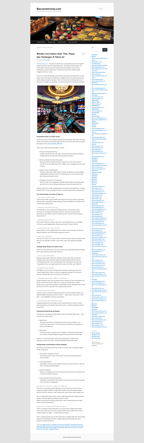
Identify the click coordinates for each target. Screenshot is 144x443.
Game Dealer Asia (50, 426)
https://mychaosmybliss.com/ (99, 313)
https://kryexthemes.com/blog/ (99, 65)
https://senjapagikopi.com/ (98, 249)
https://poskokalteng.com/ (98, 234)
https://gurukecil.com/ (97, 97)
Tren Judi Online (44, 429)
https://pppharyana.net (97, 79)
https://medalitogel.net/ (98, 207)
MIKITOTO (94, 177)
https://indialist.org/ (97, 212)
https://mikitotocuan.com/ (98, 265)
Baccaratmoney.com (49, 8)
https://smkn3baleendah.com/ (99, 93)
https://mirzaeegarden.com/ (99, 209)
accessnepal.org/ (96, 63)
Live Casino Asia (74, 426)
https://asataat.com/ (97, 149)
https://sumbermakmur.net (98, 81)
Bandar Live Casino (57, 424)
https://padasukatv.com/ (98, 156)
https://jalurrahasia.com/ (98, 288)
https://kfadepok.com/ (97, 251)
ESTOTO (94, 114)
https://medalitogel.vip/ (98, 211)
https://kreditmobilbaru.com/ (99, 232)
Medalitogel (95, 204)
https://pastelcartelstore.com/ (99, 165)
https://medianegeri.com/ (98, 281)
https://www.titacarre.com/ (98, 263)
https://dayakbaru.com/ (98, 325)
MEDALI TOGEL (96, 102)
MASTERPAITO (96, 105)
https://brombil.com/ (97, 111)
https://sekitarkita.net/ (97, 242)
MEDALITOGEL (96, 116)
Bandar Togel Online (97, 323)
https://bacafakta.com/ (97, 151)
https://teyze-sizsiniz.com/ (98, 241)
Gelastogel (94, 54)
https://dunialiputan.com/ (98, 128)
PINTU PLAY (95, 170)
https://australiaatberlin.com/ (99, 320)
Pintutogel (94, 279)
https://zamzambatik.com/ (98, 283)
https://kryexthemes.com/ (98, 67)
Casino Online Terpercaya (76, 424)
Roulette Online (51, 42)
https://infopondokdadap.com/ (99, 218)
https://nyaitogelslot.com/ (98, 262)
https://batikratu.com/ (97, 195)
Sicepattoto (95, 314)
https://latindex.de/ (96, 295)
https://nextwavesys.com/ (98, 191)
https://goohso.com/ (97, 62)
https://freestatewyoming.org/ (99, 327)
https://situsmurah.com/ (98, 190)
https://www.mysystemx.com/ (99, 237)
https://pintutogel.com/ (97, 142)
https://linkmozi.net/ (97, 230)
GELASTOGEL (95, 112)
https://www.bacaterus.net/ (98, 228)
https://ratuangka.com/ (97, 98)
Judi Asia (67, 426)
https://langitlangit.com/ (98, 200)
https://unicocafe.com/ (97, 167)
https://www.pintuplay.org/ (98, 169)
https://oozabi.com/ (97, 188)
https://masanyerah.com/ (98, 223)
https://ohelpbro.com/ (97, 260)
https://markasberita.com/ (98, 163)
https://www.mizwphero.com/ (99, 299)
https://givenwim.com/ (97, 146)
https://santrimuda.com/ (98, 221)
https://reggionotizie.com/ (98, 202)
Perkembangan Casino (62, 427)
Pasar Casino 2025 (41, 427)
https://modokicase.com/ (98, 205)
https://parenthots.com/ (98, 267)
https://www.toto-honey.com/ (99, 311)
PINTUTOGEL (95, 100)
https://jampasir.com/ (97, 214)
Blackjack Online (62, 42)
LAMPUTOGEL (95, 109)
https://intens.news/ (97, 318)
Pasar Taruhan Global (51, 427)
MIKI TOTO (94, 183)
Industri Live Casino (59, 426)
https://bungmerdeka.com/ (98, 137)
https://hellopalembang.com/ (99, 220)
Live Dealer (81, 426)
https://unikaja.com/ (97, 197)
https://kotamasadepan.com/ (99, 193)
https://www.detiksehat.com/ (99, 118)
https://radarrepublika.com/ (99, 255)
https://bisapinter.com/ (97, 321)
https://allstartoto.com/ (97, 148)
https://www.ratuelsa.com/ (98, 272)
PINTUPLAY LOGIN (97, 172)
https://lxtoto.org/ (96, 74)
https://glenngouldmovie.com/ (99, 290)
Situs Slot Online (73, 42)
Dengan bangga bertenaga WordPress (72, 437)
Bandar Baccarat (41, 42)
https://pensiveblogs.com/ (98, 186)
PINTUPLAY (95, 83)
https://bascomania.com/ (98, 107)
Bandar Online (66, 424)
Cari (93, 47)
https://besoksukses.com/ (98, 239)
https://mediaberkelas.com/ (99, 274)
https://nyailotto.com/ (97, 235)
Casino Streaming (41, 426)
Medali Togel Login (97, 198)
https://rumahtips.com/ (97, 244)
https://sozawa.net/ (96, 104)
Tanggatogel (95, 253)
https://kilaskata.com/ (97, 216)
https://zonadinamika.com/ (98, 72)
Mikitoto (94, 56)
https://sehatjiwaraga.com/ (98, 88)
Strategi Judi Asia (72, 427)
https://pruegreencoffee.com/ (99, 297)
